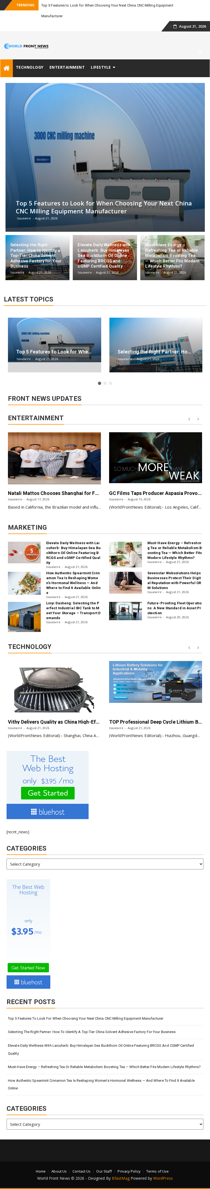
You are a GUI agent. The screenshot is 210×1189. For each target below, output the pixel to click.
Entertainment (67, 67)
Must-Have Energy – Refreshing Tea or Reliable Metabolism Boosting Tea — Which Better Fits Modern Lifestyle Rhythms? (104, 1067)
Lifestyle (101, 67)
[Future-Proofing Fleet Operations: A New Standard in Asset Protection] (125, 611)
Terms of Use (157, 1171)
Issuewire (15, 499)
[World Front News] (6, 68)
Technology (29, 67)
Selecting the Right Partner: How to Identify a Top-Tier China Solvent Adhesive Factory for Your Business (92, 1032)
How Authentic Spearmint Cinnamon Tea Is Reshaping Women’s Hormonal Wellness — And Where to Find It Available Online (73, 583)
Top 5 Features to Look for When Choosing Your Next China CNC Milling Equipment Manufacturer (85, 1018)
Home (41, 1171)
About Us (59, 1171)
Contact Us (81, 1171)
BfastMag (121, 1178)
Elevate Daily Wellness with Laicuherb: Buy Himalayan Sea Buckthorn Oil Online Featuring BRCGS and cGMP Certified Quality (73, 553)
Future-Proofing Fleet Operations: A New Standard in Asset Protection (174, 608)
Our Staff (104, 1171)
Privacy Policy (129, 1171)
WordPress (163, 1178)
